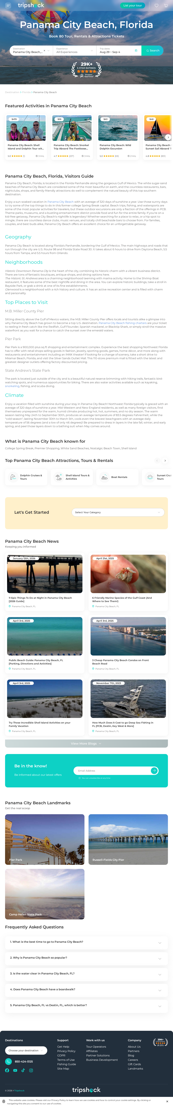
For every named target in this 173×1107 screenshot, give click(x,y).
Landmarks (135, 1068)
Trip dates (105, 48)
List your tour (132, 5)
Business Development (102, 1059)
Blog (131, 1055)
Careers (133, 1059)
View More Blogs (84, 743)
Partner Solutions (98, 1055)
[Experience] (92, 51)
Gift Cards (134, 1064)
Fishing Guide (66, 1064)
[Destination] (48, 51)
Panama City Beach (60, 201)
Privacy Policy (66, 1051)
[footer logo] (86, 1090)
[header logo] (27, 5)
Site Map (63, 1068)
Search (154, 50)
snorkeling (12, 386)
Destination (12, 92)
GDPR (61, 1055)
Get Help (63, 1046)
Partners (133, 1051)
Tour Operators (96, 1046)
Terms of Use (66, 1059)
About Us (134, 1046)
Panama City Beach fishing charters (123, 323)
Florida (26, 92)
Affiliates (92, 1051)
